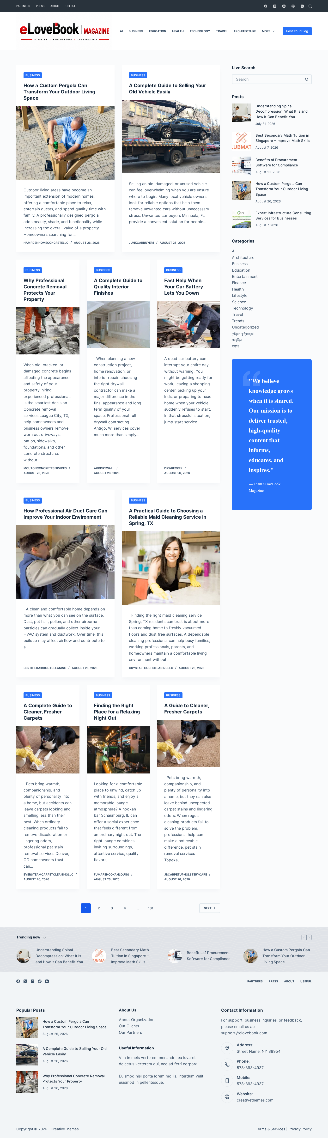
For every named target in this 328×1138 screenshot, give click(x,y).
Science (239, 301)
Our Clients (129, 1025)
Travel (221, 31)
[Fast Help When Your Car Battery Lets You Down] (188, 324)
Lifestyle (239, 295)
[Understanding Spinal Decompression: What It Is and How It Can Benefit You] (241, 112)
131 (150, 908)
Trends (238, 320)
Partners (23, 6)
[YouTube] (302, 6)
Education (157, 31)
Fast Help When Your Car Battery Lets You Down (183, 287)
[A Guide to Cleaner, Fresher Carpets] (188, 743)
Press (40, 6)
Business (136, 31)
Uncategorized (245, 327)
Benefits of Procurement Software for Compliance (209, 955)
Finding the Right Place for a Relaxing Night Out (117, 712)
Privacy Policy (300, 1129)
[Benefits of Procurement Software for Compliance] (241, 166)
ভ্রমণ (235, 346)
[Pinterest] (293, 6)
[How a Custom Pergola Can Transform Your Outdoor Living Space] (65, 143)
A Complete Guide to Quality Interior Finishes (118, 287)
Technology (200, 31)
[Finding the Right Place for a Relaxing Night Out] (118, 749)
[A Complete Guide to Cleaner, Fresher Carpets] (47, 749)
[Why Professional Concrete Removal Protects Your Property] (47, 330)
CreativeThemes (65, 1129)
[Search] (310, 6)
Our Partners (130, 1032)
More (266, 31)
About (55, 6)
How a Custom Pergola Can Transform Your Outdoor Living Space (59, 92)
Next (208, 908)
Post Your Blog (297, 31)
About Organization (136, 1019)
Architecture (244, 31)
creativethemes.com (255, 1100)
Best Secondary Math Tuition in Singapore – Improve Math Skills (130, 956)
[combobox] (267, 79)
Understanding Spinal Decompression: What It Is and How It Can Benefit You (281, 111)
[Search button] (307, 79)
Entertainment (245, 276)
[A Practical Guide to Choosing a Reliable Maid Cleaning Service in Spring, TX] (171, 568)
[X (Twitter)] (274, 6)
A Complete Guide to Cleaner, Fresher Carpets (48, 712)
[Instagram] (283, 6)
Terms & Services (270, 1129)
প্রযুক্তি (237, 339)
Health (178, 31)
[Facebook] (265, 6)
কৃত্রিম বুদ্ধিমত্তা (243, 333)
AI (121, 31)
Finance (239, 282)
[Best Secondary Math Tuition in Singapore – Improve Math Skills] (241, 141)
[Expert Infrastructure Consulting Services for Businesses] (241, 219)
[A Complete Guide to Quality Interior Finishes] (118, 324)
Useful (71, 6)
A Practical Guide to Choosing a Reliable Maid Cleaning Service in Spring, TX (167, 517)
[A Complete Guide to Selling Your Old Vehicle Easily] (171, 136)
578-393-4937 (250, 1067)
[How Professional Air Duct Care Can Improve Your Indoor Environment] (65, 562)
